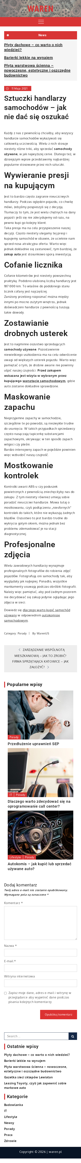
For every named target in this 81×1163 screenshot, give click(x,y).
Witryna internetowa (19, 976)
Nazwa (10, 946)
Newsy (9, 1123)
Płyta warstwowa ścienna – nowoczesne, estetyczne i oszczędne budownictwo (37, 70)
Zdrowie (10, 1141)
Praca (8, 1135)
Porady (22, 633)
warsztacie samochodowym (44, 381)
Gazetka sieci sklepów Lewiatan (28, 1077)
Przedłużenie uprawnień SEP (33, 744)
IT (11, 794)
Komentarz (13, 903)
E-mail (10, 961)
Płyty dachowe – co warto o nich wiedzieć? (37, 1055)
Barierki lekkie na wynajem (28, 57)
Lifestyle (15, 857)
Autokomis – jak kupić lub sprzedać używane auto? (39, 866)
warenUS (43, 633)
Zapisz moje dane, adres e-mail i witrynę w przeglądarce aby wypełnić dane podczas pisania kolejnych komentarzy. (39, 997)
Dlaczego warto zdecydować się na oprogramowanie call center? (39, 804)
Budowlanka (13, 1105)
